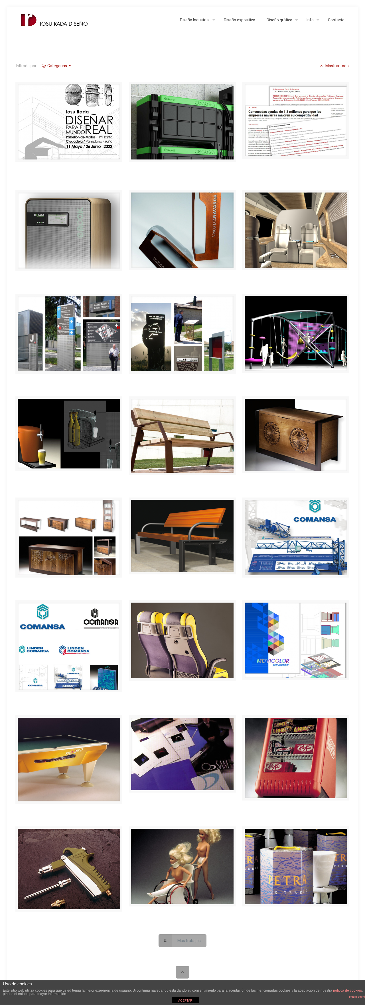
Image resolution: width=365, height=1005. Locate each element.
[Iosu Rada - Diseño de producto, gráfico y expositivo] (55, 20)
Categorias (57, 66)
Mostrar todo (337, 66)
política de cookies (347, 990)
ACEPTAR (185, 1000)
